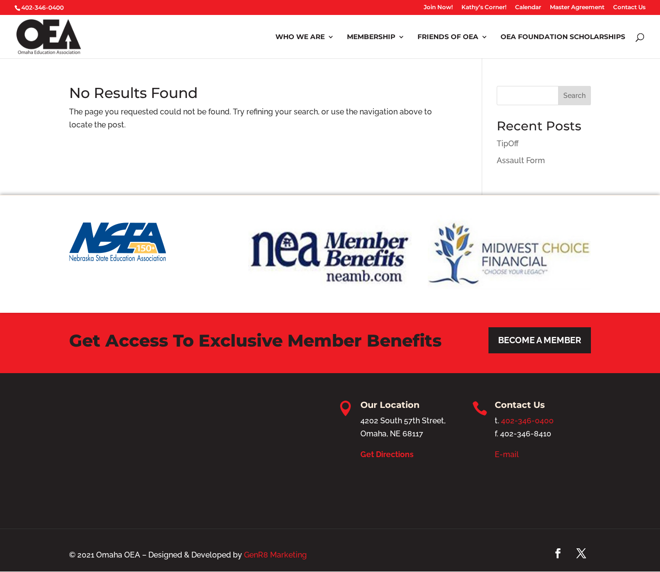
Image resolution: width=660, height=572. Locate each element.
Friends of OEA (447, 37)
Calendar (528, 7)
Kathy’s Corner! (483, 7)
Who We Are (300, 37)
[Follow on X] (581, 553)
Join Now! (438, 7)
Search (574, 95)
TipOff (508, 143)
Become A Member (539, 340)
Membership (371, 37)
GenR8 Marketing (275, 554)
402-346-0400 (527, 420)
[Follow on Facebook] (558, 553)
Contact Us (629, 7)
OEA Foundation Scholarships (563, 37)
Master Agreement (577, 7)
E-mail (507, 454)
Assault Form (521, 160)
